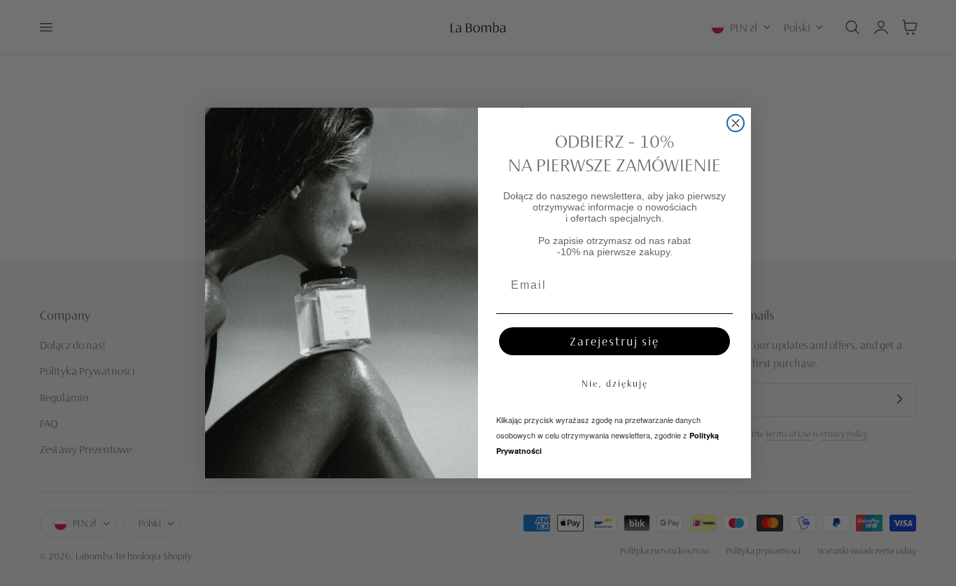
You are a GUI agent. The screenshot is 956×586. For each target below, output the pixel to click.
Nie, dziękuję (615, 383)
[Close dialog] (735, 123)
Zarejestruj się (614, 341)
